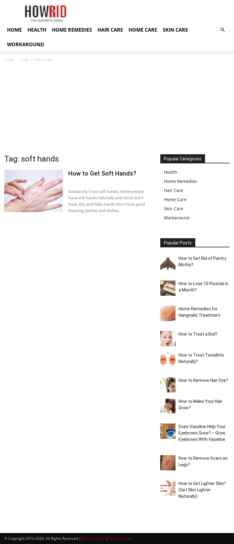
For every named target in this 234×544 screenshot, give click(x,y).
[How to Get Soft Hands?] (33, 191)
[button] (222, 30)
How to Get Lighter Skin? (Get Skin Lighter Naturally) (202, 490)
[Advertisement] (117, 108)
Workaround (176, 218)
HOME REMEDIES (72, 29)
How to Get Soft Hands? (102, 173)
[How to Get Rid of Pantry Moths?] (168, 262)
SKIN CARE (175, 29)
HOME (14, 29)
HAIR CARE (110, 29)
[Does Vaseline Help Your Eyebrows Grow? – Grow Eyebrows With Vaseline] (168, 431)
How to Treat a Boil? (198, 334)
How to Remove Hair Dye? (203, 380)
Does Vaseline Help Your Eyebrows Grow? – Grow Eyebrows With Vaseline (202, 433)
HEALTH (36, 29)
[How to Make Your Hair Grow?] (168, 405)
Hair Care (173, 190)
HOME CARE (143, 29)
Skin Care (173, 208)
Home (9, 59)
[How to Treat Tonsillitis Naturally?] (168, 359)
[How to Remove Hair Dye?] (168, 384)
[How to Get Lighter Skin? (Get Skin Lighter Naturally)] (168, 488)
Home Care (175, 199)
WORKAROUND (25, 44)
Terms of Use (120, 538)
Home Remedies (180, 181)
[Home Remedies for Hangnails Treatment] (168, 313)
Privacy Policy (93, 538)
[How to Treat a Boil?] (168, 338)
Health (170, 172)
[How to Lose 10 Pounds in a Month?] (168, 288)
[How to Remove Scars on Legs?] (168, 462)
